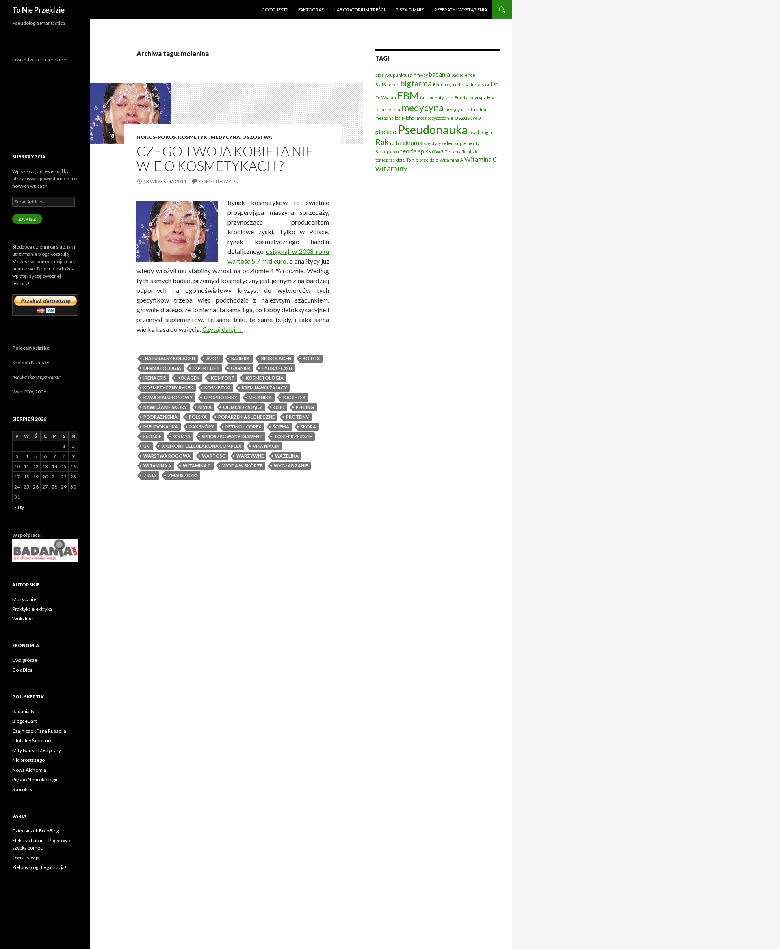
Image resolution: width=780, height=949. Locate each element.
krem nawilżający (264, 387)
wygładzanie (291, 465)
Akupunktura (398, 75)
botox (311, 358)
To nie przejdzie (422, 159)
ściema (281, 426)
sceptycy (432, 143)
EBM (408, 95)
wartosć (213, 455)
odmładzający (242, 407)
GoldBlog (22, 670)
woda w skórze (242, 465)
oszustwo (468, 117)
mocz (422, 118)
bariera (240, 358)
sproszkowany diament (232, 436)
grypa (480, 97)
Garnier (240, 368)
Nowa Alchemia (29, 770)
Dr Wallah (385, 97)
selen (448, 143)
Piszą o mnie (410, 9)
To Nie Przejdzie (38, 9)
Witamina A (157, 465)
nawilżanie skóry (165, 407)
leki (396, 109)
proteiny (297, 416)
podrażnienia (160, 416)
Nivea (205, 407)
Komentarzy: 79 (218, 181)
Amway (421, 75)
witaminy (391, 168)
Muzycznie (24, 599)
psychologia (480, 132)
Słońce (152, 436)
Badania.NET (26, 711)
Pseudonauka (160, 426)
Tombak (469, 151)
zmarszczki (182, 475)
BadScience (387, 84)
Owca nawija (25, 857)
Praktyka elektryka (32, 609)
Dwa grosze (24, 660)
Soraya (182, 436)
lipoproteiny (220, 397)
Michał (409, 118)
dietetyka (479, 84)
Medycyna (225, 137)
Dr (494, 84)
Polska (198, 416)
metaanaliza (388, 118)
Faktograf (311, 9)
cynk (452, 84)
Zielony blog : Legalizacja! (39, 867)
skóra (308, 426)
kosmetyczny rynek (168, 387)
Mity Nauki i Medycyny (36, 750)
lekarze (383, 109)
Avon (213, 358)
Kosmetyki (193, 137)
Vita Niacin (266, 446)
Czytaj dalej (222, 329)
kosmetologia (265, 377)
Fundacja (464, 97)
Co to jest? (275, 9)
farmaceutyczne (436, 97)
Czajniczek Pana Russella (39, 731)
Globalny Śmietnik (32, 740)
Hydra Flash (277, 368)
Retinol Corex (243, 426)
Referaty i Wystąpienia (460, 9)
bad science (463, 75)
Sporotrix (22, 789)
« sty (19, 507)
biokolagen (276, 358)
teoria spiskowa (422, 151)
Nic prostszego (28, 760)
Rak (382, 142)
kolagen (188, 377)
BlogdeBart (24, 721)
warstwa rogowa (167, 455)
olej (278, 407)
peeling (305, 407)
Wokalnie (22, 619)
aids (379, 75)
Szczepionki (387, 151)
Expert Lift (206, 368)
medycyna (422, 107)
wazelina (287, 455)
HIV (490, 97)
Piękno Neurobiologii (34, 779)
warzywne (250, 455)
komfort (222, 377)
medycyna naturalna (465, 109)
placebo (385, 131)
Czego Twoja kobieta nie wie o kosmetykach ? (224, 158)
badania (439, 74)
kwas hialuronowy (168, 397)
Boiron (439, 84)
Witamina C (197, 465)
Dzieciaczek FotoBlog (35, 831)
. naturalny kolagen (169, 358)
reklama (411, 142)
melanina (260, 397)
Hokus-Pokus (156, 137)
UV (146, 446)
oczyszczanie (440, 118)
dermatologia (162, 368)
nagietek (294, 397)
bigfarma (416, 83)
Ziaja (149, 475)
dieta (463, 84)
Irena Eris (154, 377)
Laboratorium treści (359, 9)
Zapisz (27, 219)
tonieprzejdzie (293, 436)
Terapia (453, 151)
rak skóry (201, 426)
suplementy (467, 143)
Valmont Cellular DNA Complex (201, 446)
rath (394, 143)
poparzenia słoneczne (246, 416)
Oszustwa (257, 137)
